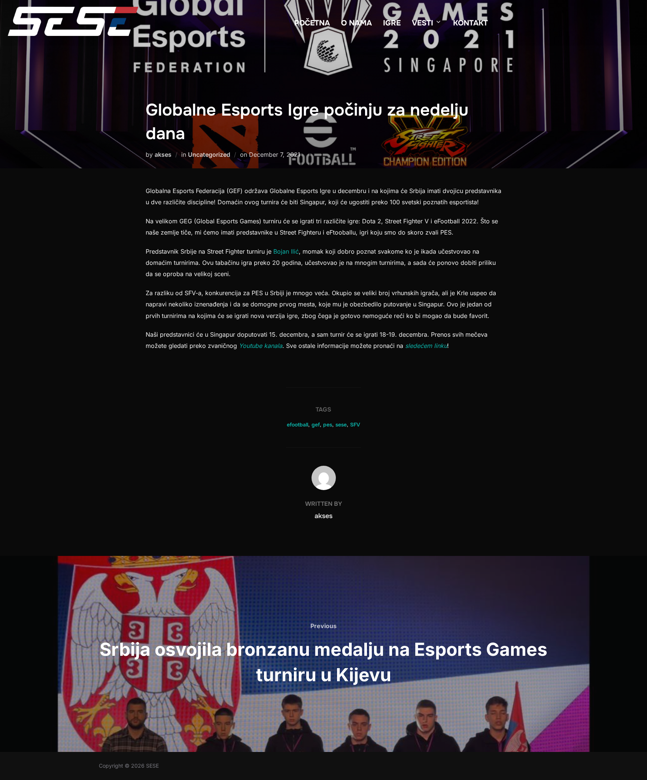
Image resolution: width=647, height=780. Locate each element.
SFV (355, 424)
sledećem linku (426, 345)
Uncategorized (209, 154)
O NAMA (356, 23)
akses (163, 154)
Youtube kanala (260, 345)
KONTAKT (470, 23)
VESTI (422, 23)
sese (341, 424)
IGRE (392, 23)
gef (316, 424)
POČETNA (312, 23)
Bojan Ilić (286, 251)
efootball (297, 424)
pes (327, 424)
